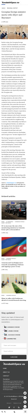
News (2, 221)
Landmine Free (11, 339)
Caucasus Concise (14, 335)
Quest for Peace (6, 222)
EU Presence (9, 221)
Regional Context (12, 8)
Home (5, 368)
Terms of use (17, 403)
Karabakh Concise (13, 327)
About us (6, 372)
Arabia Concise (13, 331)
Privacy (9, 403)
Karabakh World (19, 221)
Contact (6, 376)
